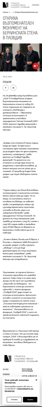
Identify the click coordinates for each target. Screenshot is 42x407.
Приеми (30, 400)
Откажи (14, 400)
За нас (6, 369)
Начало (5, 12)
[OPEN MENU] (35, 5)
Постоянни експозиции (27, 370)
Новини (6, 374)
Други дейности (29, 376)
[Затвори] (36, 380)
